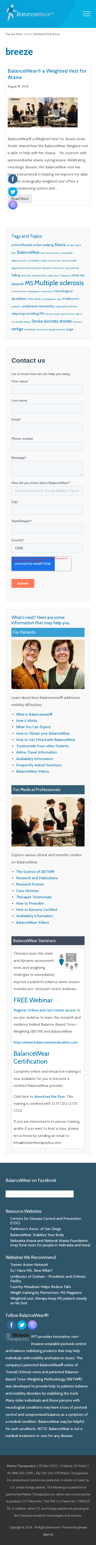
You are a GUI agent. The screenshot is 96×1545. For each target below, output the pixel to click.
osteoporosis (49, 299)
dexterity (47, 268)
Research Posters (30, 884)
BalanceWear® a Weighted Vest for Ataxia (47, 74)
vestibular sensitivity (36, 329)
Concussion (54, 260)
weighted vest (57, 329)
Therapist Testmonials (34, 897)
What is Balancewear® (34, 714)
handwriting (38, 275)
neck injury (47, 291)
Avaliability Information (34, 759)
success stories (58, 321)
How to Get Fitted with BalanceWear (45, 739)
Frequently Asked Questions (39, 765)
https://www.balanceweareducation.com (46, 1042)
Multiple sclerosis (59, 283)
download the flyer (49, 1096)
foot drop (26, 275)
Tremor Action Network (29, 1264)
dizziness (59, 268)
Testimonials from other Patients (42, 746)
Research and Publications (37, 878)
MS (29, 283)
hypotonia (65, 275)
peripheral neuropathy (38, 306)
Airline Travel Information (36, 752)
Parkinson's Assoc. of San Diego (35, 1229)
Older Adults (35, 299)
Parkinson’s (71, 299)
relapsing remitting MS (27, 313)
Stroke (37, 321)
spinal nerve (68, 313)
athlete (70, 245)
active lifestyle (21, 245)
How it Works (26, 720)
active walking (43, 245)
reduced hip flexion (66, 306)
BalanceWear (28, 252)
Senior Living (52, 313)
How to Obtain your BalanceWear (43, 733)
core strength (69, 260)
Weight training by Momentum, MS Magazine (46, 1292)
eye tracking (72, 268)
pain (59, 299)
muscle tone (18, 291)
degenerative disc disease (26, 268)
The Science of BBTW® (35, 871)
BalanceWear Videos (32, 771)
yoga (69, 329)
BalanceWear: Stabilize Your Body (37, 1235)
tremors (77, 321)
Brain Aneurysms (50, 252)
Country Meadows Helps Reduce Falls (40, 1287)
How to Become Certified (36, 909)
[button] (86, 14)
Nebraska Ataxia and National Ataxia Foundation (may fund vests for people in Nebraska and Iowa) (50, 1242)
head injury (52, 275)
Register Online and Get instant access (45, 1010)
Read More (20, 199)
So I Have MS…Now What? (31, 1270)
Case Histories (27, 891)
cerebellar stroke (37, 260)
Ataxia (60, 244)
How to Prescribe (30, 903)
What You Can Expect (33, 727)
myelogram (33, 291)
